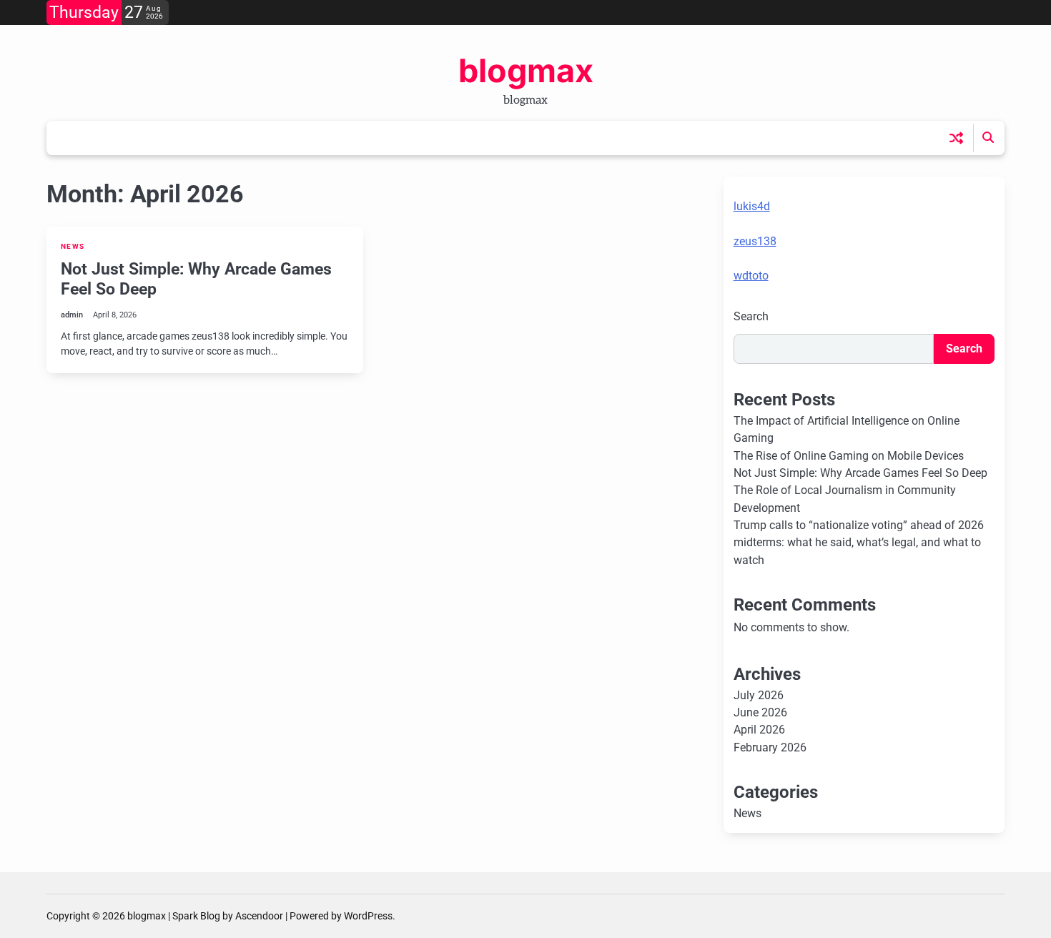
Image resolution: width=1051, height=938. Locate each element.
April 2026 (759, 729)
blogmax (525, 70)
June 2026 (760, 712)
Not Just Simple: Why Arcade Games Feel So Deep (196, 279)
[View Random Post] (956, 137)
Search (751, 316)
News (72, 246)
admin (72, 315)
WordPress (368, 916)
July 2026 (759, 695)
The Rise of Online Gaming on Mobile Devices (849, 456)
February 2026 (770, 747)
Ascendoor (259, 916)
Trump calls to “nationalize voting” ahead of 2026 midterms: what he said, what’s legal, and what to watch (859, 542)
